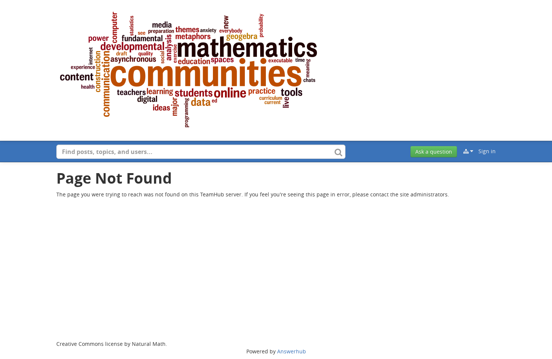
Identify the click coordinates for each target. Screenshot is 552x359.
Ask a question (433, 151)
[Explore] (468, 151)
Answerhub (291, 351)
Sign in (487, 151)
